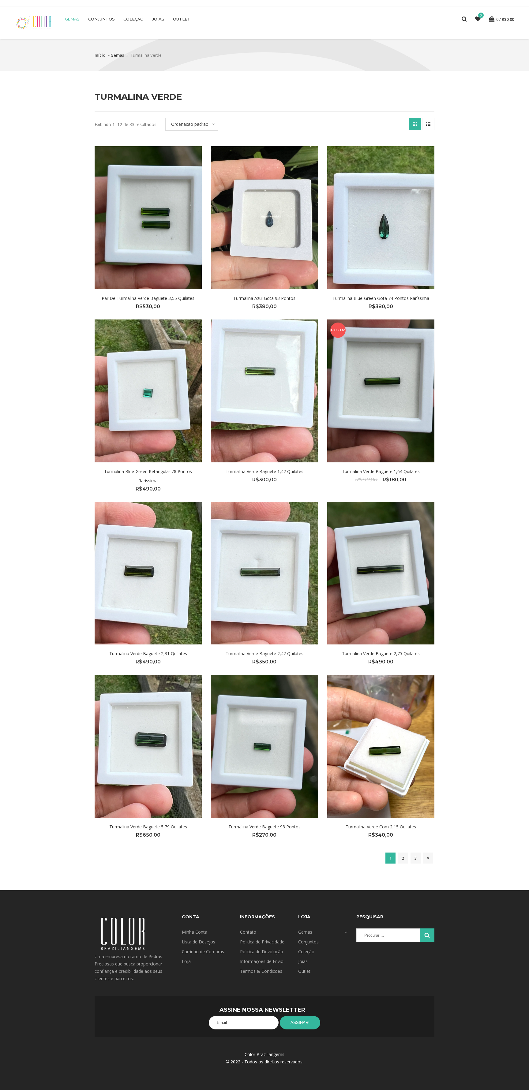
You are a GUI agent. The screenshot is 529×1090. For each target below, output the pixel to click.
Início (100, 55)
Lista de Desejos (198, 942)
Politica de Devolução (261, 951)
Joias (158, 19)
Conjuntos (101, 19)
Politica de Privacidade (262, 942)
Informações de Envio (261, 961)
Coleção (133, 19)
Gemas (72, 19)
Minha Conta (194, 932)
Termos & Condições (261, 971)
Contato (248, 932)
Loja (186, 961)
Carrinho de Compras (203, 951)
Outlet (181, 19)
